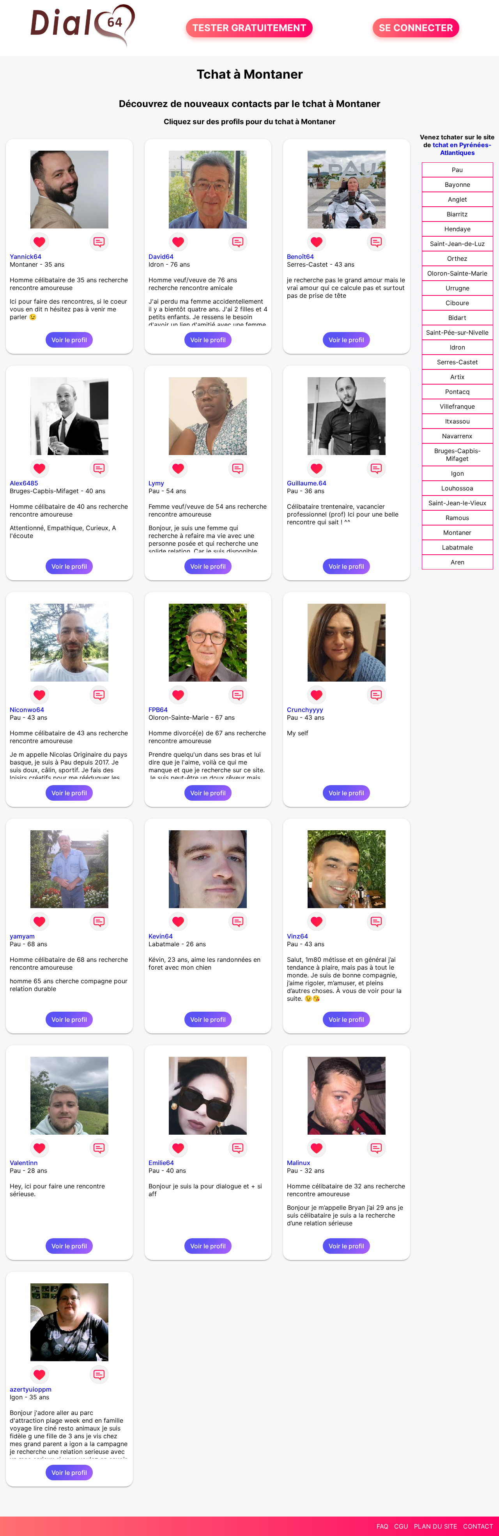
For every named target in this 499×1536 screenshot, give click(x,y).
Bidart (457, 318)
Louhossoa (457, 488)
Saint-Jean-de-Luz (457, 244)
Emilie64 (161, 1163)
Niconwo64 (27, 710)
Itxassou (457, 421)
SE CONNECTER (416, 27)
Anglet (457, 199)
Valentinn (24, 1163)
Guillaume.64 (306, 483)
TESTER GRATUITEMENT (249, 27)
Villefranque (457, 406)
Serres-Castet (457, 362)
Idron (457, 347)
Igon (457, 473)
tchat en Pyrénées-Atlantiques (462, 148)
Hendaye (457, 229)
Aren (457, 562)
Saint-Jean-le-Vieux (457, 503)
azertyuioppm (30, 1389)
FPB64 (158, 710)
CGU (401, 1526)
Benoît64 (300, 256)
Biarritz (457, 214)
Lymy (156, 483)
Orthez (457, 258)
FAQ (382, 1526)
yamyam (22, 936)
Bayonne (457, 184)
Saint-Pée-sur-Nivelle (457, 332)
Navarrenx (457, 436)
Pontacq (457, 391)
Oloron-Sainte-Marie (457, 273)
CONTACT (478, 1526)
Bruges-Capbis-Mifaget (457, 454)
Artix (457, 377)
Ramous (457, 518)
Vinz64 (297, 936)
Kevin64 (161, 936)
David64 (161, 256)
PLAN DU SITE (435, 1526)
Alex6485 (24, 483)
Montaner (457, 532)
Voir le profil (69, 340)
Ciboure (457, 303)
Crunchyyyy (305, 710)
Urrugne (457, 288)
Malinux (298, 1163)
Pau (457, 170)
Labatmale (457, 547)
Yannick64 (25, 256)
